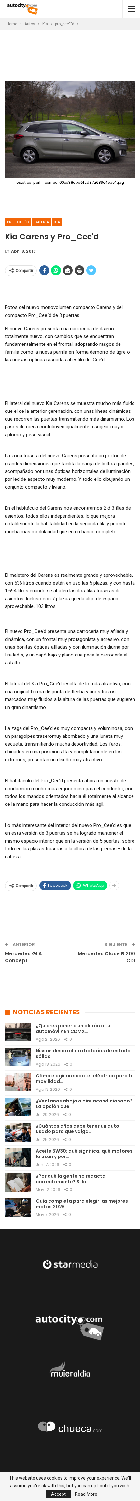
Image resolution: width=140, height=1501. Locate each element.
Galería (41, 221)
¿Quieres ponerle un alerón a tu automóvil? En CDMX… (73, 1028)
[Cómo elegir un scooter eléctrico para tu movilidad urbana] (18, 1082)
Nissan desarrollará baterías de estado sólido (83, 1054)
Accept (58, 1494)
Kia (57, 221)
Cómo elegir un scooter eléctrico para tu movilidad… (85, 1079)
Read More (86, 1494)
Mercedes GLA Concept (23, 957)
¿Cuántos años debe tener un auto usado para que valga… (77, 1129)
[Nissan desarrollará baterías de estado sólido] (18, 1057)
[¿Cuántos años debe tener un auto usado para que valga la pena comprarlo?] (18, 1132)
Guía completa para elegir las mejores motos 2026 (82, 1204)
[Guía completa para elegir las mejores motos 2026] (18, 1207)
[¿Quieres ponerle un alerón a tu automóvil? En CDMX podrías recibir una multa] (18, 1032)
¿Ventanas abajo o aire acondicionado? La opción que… (84, 1104)
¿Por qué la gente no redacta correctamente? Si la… (70, 1179)
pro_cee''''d (18, 221)
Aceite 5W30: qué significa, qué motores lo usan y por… (84, 1154)
